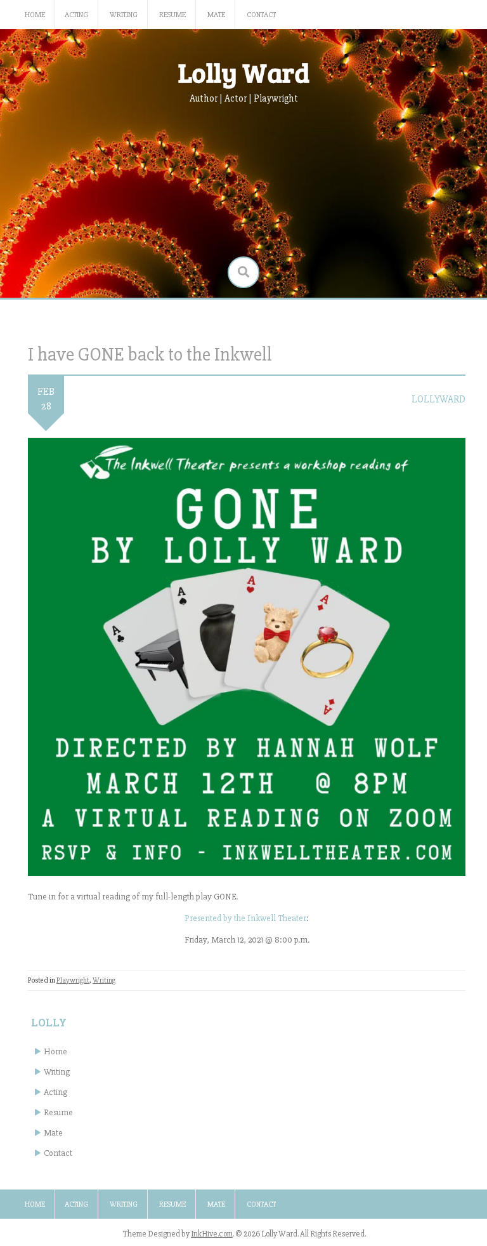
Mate (216, 15)
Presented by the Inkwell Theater (245, 918)
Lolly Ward (243, 72)
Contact (261, 15)
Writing (124, 15)
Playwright (72, 980)
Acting (76, 15)
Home (35, 15)
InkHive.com (212, 1234)
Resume (172, 15)
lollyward (438, 399)
